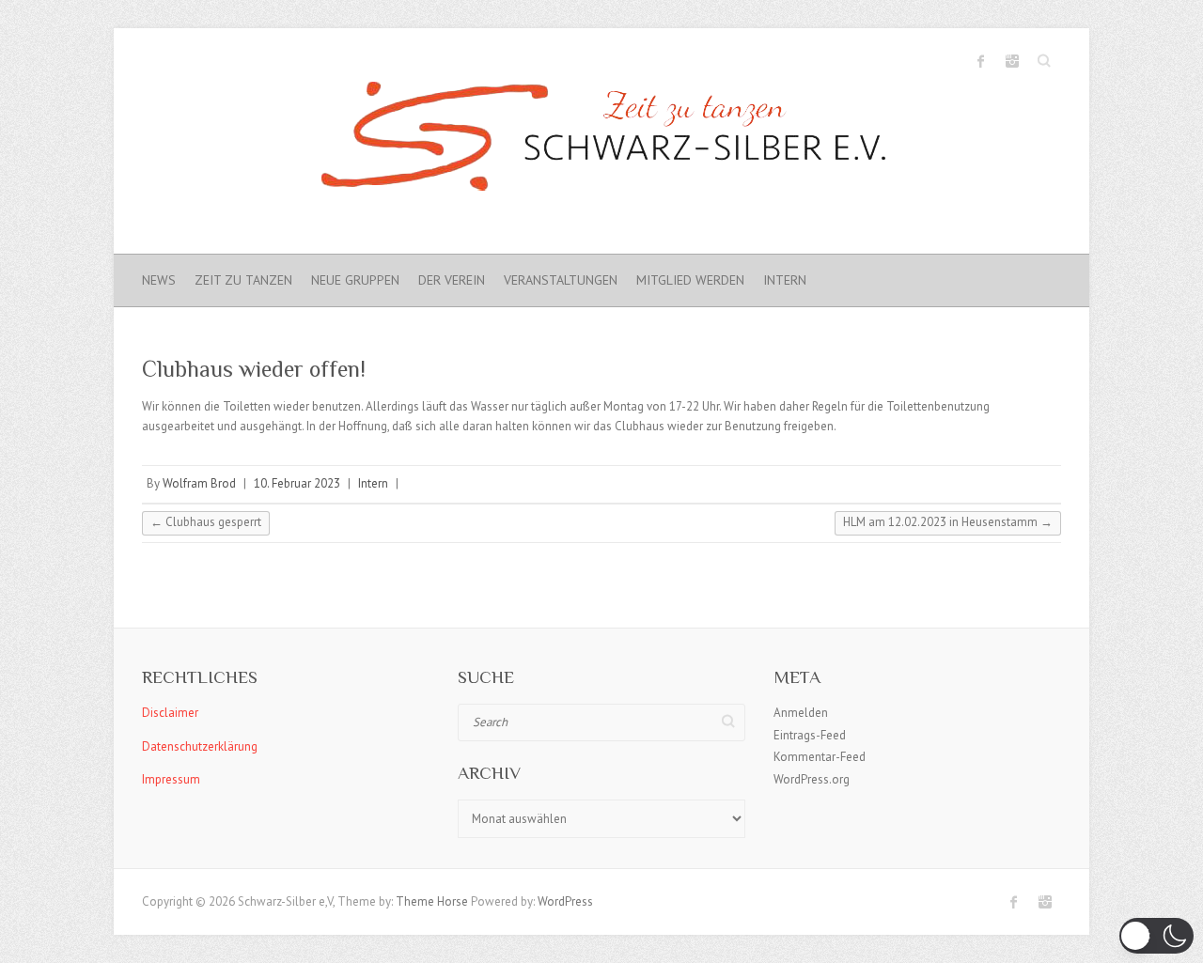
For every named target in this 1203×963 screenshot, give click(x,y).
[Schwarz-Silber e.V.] (601, 141)
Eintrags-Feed (809, 735)
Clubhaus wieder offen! (254, 368)
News (159, 280)
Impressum (171, 779)
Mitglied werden (690, 280)
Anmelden (800, 713)
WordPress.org (811, 779)
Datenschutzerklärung (200, 746)
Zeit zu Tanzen (243, 280)
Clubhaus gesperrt (205, 522)
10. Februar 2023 (297, 483)
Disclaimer (170, 713)
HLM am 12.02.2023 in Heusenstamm (948, 522)
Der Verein (451, 280)
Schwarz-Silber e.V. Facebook (981, 61)
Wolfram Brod (199, 483)
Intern (784, 280)
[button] (1156, 936)
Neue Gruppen (355, 280)
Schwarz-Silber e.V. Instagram (1012, 61)
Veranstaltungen (560, 280)
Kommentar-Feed (819, 757)
